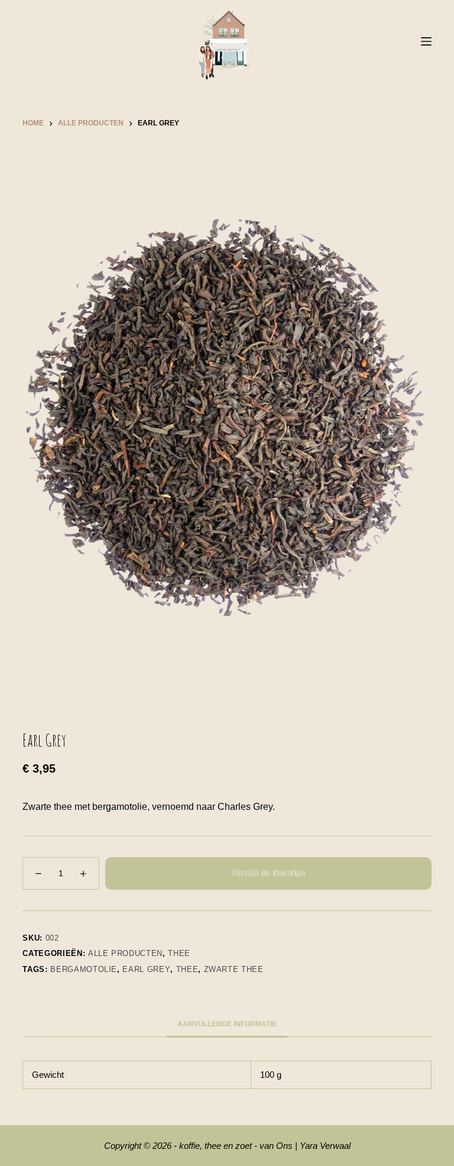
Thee (179, 953)
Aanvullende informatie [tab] (227, 1024)
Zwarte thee (234, 969)
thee (187, 969)
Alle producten (125, 953)
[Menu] (426, 41)
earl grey (146, 969)
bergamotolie (83, 969)
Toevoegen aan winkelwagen (269, 872)
